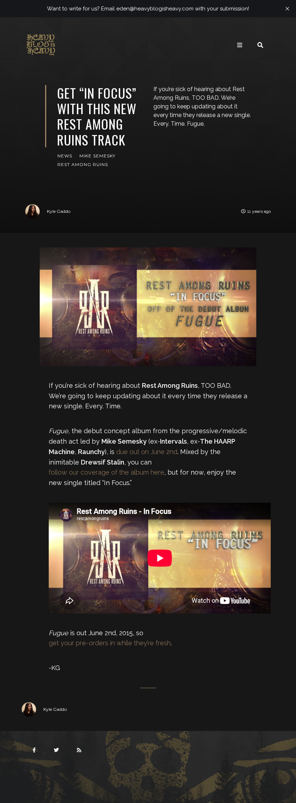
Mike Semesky (97, 155)
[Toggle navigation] (240, 45)
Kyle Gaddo (58, 211)
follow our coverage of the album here (106, 472)
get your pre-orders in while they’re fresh (110, 643)
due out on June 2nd (146, 452)
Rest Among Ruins (82, 164)
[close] (287, 8)
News (64, 155)
